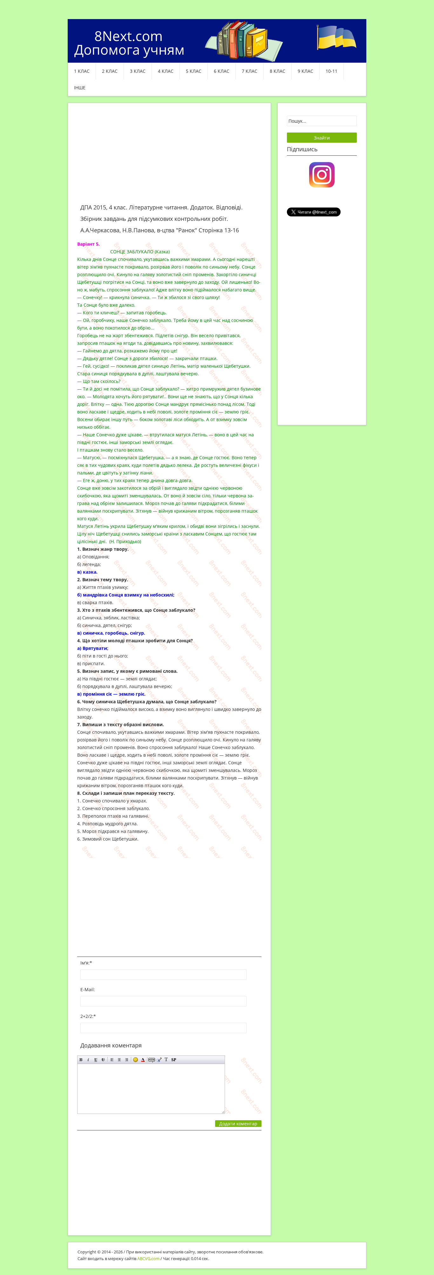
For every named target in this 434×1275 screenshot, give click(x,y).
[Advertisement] (169, 156)
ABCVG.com (148, 1258)
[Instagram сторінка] (322, 174)
